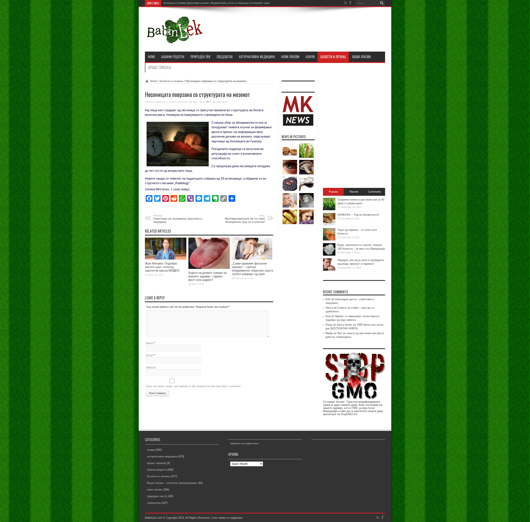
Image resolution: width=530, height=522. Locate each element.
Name (149, 343)
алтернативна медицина (257, 56)
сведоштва (225, 56)
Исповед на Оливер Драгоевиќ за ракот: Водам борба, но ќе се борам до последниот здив (216, 3)
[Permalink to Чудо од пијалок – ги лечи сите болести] (329, 239)
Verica (329, 307)
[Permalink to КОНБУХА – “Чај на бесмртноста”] (329, 224)
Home (153, 81)
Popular (333, 191)
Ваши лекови (361, 56)
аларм (310, 56)
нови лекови (290, 56)
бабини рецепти (172, 56)
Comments (374, 191)
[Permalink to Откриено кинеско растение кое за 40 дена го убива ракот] (329, 209)
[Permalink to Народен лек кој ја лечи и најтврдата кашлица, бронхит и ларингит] (329, 269)
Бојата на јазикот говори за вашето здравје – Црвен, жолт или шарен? (207, 276)
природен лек (200, 56)
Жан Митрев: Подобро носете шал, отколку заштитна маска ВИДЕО (162, 267)
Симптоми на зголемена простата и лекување (177, 219)
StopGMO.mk (349, 414)
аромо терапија (159, 67)
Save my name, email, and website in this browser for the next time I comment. (193, 386)
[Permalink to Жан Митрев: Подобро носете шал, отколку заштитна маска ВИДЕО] (165, 258)
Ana (327, 316)
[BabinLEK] (174, 41)
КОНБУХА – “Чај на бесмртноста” (358, 214)
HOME (151, 56)
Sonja (328, 324)
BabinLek (160, 102)
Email (149, 355)
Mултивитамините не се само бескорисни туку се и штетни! (245, 219)
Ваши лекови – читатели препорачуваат (172, 483)
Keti (327, 299)
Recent (354, 191)
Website (151, 367)
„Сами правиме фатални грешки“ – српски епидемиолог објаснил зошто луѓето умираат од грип (252, 269)
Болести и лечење (333, 56)
